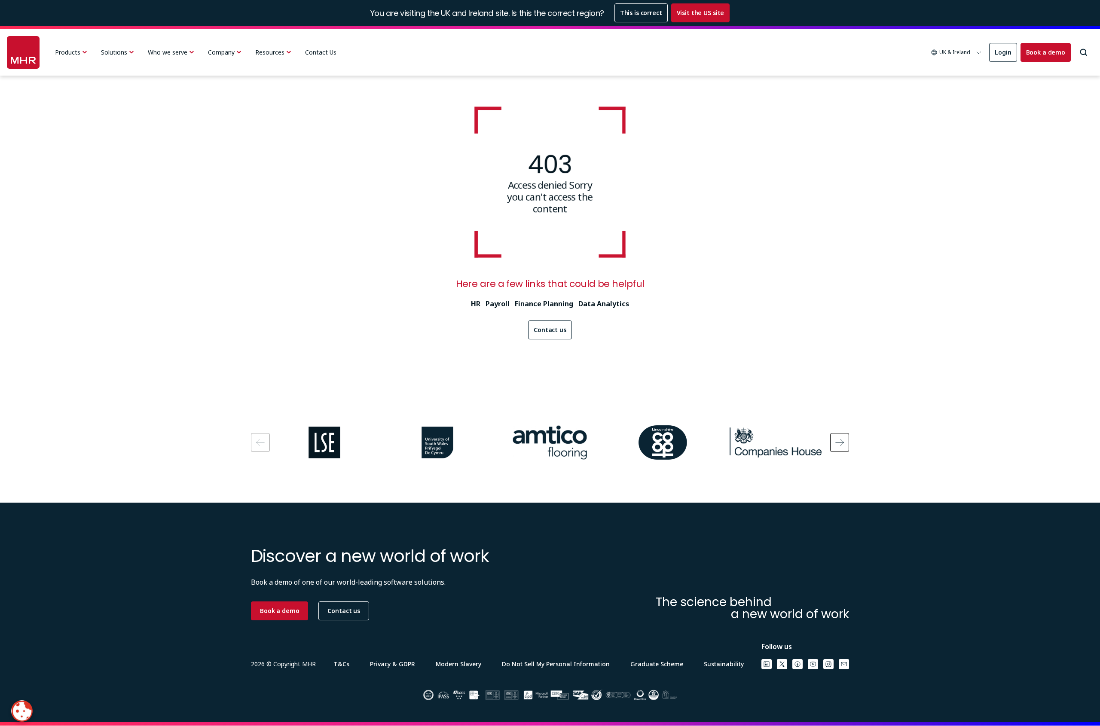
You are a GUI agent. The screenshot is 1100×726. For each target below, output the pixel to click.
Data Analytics (603, 303)
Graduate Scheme (656, 664)
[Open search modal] (1083, 52)
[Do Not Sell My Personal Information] (22, 711)
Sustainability (724, 664)
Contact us (550, 330)
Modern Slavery (458, 664)
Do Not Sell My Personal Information (556, 664)
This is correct (641, 13)
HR (475, 303)
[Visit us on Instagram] (828, 664)
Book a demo (1045, 52)
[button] (956, 52)
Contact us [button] (343, 611)
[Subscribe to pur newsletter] (844, 664)
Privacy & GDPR (392, 664)
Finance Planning (544, 303)
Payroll (498, 303)
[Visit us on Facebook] (797, 664)
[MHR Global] (23, 52)
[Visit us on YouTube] (813, 664)
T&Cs (341, 664)
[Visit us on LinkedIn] (766, 664)
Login (1003, 52)
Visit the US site (700, 13)
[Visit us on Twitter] (782, 664)
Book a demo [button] (279, 611)
